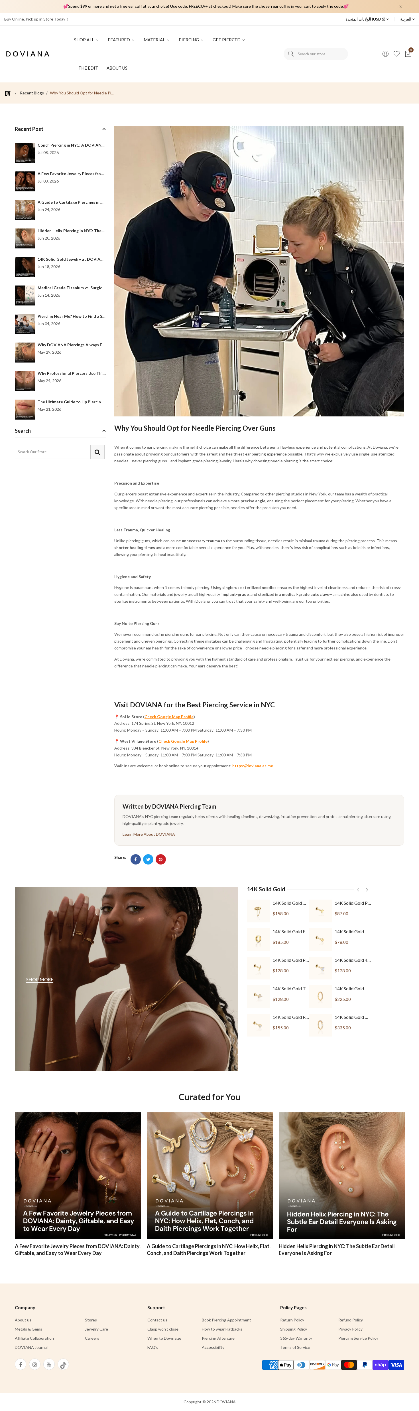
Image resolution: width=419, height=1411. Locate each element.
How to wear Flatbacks (222, 1329)
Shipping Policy (293, 1329)
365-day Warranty (296, 1338)
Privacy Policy (350, 1329)
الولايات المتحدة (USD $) (365, 19)
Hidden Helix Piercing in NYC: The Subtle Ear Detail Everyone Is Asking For (337, 1249)
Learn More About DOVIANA (149, 834)
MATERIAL (155, 39)
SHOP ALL (84, 39)
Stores (91, 1319)
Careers (92, 1338)
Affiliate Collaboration (34, 1338)
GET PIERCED (227, 39)
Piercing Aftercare (218, 1338)
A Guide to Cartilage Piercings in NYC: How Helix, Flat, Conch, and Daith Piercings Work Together (208, 1249)
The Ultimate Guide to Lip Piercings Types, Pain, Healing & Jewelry (100, 401)
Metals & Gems (28, 1329)
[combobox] (316, 54)
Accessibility (213, 1347)
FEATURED (119, 39)
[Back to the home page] (7, 93)
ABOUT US (117, 67)
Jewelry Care (96, 1329)
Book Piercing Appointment (226, 1319)
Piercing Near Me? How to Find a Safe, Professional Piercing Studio (101, 316)
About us (23, 1319)
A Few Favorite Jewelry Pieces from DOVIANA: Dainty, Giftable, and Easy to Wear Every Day (78, 1249)
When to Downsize (164, 1338)
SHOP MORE (39, 979)
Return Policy (292, 1319)
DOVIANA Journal (31, 1347)
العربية (406, 19)
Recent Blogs (32, 93)
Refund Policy (350, 1319)
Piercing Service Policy (358, 1338)
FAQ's (152, 1347)
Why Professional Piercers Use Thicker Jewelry (82, 373)
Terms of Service (295, 1347)
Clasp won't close (162, 1329)
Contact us (157, 1319)
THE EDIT (88, 67)
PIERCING (189, 39)
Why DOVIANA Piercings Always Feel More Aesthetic (88, 344)
